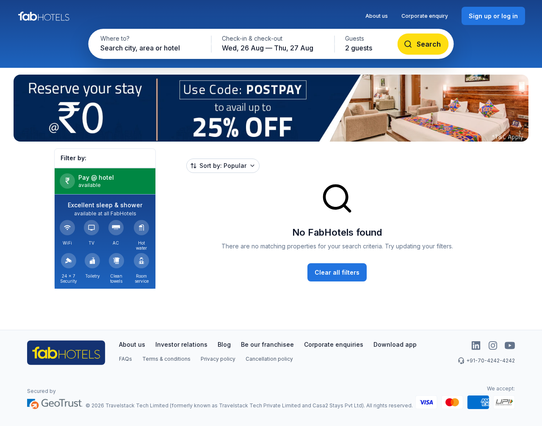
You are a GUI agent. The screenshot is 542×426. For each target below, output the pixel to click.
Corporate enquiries (333, 344)
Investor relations (181, 344)
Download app (395, 344)
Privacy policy (218, 359)
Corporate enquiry (424, 16)
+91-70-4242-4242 (490, 360)
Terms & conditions (166, 359)
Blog (224, 344)
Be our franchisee (267, 344)
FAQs (125, 359)
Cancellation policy (269, 359)
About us (376, 16)
